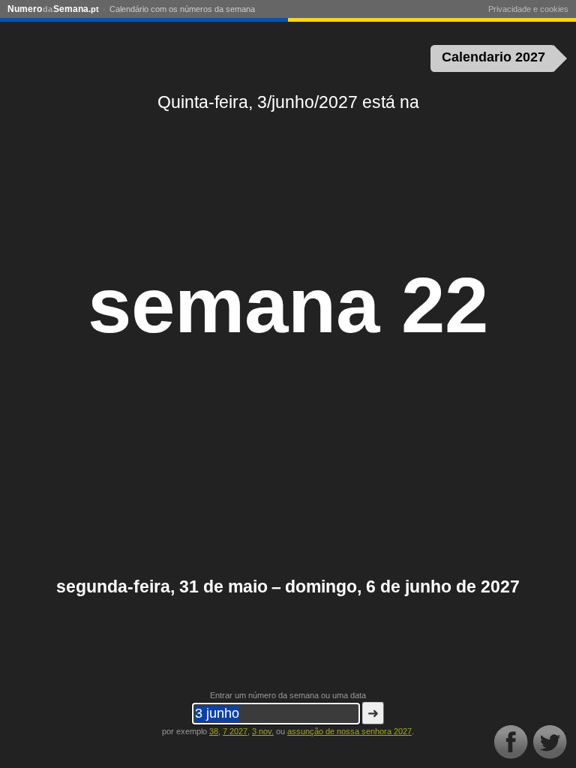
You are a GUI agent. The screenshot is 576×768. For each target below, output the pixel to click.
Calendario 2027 (493, 57)
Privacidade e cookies (528, 9)
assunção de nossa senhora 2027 (349, 731)
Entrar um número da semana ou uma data (288, 695)
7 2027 (235, 731)
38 (213, 731)
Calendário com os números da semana (182, 9)
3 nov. (263, 731)
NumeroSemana (53, 9)
